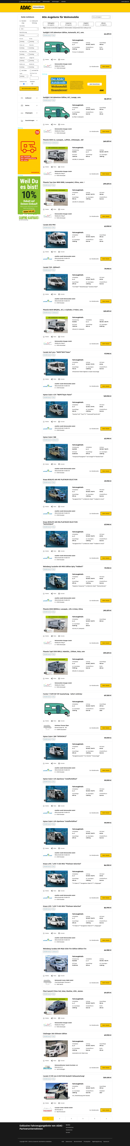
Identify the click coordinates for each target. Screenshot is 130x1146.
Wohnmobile (46, 1)
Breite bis (31, 64)
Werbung (44, 74)
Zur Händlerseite (94, 66)
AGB (63, 1141)
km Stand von (23, 51)
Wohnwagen (55, 1)
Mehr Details (105, 66)
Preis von (22, 45)
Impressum (106, 1141)
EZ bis (30, 38)
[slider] (24, 84)
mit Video (24, 70)
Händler (63, 1)
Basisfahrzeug (23, 32)
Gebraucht (55, 142)
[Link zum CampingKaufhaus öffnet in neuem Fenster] (29, 199)
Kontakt (68, 1132)
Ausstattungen (29, 120)
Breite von (22, 64)
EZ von (21, 38)
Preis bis (31, 45)
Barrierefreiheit (78, 1141)
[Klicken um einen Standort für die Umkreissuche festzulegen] (32, 84)
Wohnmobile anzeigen (29, 88)
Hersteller (22, 26)
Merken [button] (47, 59)
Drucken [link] (63, 59)
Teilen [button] (54, 59)
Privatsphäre (87, 1141)
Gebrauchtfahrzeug (35, 22)
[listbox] (101, 17)
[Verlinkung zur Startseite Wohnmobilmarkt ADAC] (24, 7)
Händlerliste (69, 1130)
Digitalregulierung (97, 1141)
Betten (27, 105)
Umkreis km (23, 81)
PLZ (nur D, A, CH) (33, 74)
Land (21, 73)
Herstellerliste (69, 1127)
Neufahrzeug (24, 22)
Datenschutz (69, 1141)
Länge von (22, 58)
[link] (65, 33)
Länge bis (31, 58)
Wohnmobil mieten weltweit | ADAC (30, 1)
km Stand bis (32, 51)
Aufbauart (28, 98)
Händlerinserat (47, 35)
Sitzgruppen (29, 113)
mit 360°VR (35, 70)
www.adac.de (125, 1)
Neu (54, 35)
